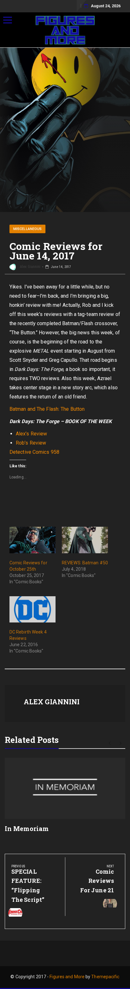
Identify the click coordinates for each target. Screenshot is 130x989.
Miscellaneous (27, 229)
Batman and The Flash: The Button (47, 409)
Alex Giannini (29, 266)
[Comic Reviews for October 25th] (32, 540)
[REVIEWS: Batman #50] (85, 540)
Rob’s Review (31, 443)
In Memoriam (27, 828)
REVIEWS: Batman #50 (85, 562)
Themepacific (105, 976)
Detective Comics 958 (34, 452)
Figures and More (67, 976)
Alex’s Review (31, 434)
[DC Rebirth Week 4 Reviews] (32, 609)
